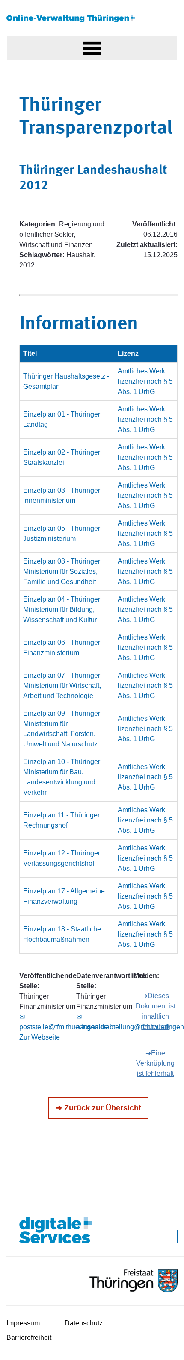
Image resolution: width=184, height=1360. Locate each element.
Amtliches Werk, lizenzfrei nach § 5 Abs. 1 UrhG (145, 381)
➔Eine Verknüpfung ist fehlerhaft (155, 1063)
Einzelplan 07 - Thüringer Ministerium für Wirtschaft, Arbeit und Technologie (62, 685)
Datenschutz (84, 1323)
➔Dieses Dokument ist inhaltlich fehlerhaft (155, 1011)
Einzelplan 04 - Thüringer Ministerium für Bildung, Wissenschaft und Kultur (61, 609)
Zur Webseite (39, 1037)
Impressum (23, 1323)
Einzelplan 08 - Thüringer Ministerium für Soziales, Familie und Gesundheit (61, 571)
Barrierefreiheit (28, 1337)
